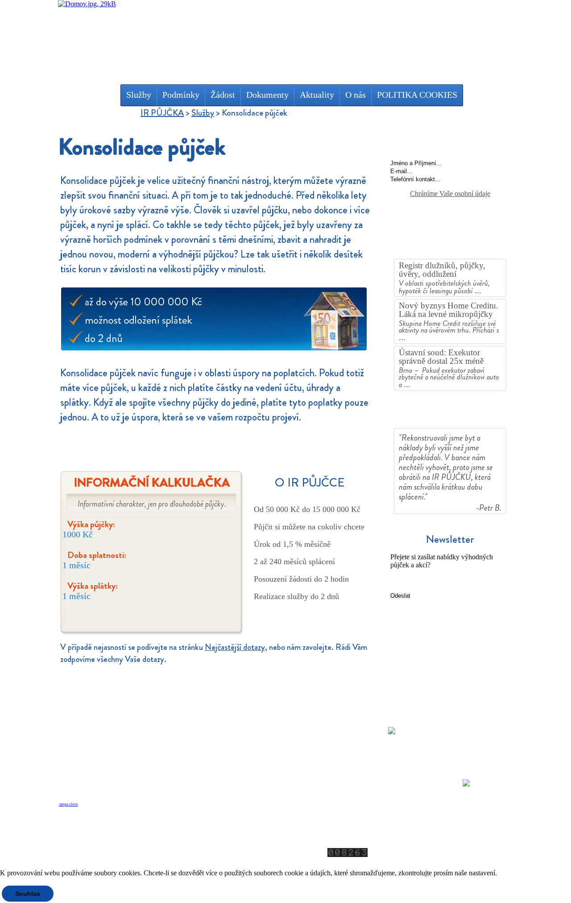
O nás (355, 95)
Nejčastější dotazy (235, 647)
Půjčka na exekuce (105, 767)
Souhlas (27, 893)
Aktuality (317, 95)
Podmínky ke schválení (235, 744)
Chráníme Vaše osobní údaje (450, 193)
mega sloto (68, 804)
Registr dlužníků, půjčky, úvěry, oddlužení (442, 270)
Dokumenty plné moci (344, 732)
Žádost (223, 95)
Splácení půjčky (220, 756)
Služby (138, 95)
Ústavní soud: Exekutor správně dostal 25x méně (441, 357)
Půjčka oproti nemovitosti (119, 732)
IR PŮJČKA (162, 112)
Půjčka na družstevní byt (117, 744)
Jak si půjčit (212, 732)
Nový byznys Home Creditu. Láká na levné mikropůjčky (448, 310)
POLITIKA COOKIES (417, 95)
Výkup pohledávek (105, 779)
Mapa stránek (261, 839)
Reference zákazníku (450, 415)
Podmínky (180, 95)
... (478, 290)
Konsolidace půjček (107, 790)
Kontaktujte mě (450, 143)
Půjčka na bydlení (103, 756)
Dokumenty (267, 95)
